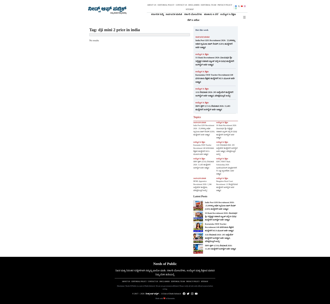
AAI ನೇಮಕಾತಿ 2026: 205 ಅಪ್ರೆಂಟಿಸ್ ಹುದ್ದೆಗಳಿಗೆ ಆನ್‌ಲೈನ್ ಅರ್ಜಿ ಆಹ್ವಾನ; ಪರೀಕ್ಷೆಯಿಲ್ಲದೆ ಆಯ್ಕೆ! (214, 94)
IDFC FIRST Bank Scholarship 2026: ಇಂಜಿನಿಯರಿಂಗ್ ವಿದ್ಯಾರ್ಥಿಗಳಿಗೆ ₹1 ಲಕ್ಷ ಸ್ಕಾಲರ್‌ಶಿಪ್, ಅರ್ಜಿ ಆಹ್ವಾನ (226, 168)
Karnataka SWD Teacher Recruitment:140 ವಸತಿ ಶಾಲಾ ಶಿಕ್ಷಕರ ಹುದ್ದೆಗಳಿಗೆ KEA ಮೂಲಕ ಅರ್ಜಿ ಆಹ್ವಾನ (215, 78)
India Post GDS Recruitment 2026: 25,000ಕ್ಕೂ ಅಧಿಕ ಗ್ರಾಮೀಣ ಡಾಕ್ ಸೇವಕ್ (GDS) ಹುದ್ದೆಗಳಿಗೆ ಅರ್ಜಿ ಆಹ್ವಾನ (215, 43)
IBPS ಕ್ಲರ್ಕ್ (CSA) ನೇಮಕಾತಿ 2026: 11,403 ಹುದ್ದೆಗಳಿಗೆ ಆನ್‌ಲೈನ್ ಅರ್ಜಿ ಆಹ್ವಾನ (212, 108)
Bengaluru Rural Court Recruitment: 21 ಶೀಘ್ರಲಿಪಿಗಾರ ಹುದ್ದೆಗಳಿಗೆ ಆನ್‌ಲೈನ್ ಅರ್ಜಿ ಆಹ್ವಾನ (227, 185)
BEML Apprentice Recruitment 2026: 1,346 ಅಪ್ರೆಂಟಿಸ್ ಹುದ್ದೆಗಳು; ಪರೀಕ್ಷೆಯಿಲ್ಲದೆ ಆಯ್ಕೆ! (202, 185)
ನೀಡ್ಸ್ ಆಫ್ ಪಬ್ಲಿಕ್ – (153, 294)
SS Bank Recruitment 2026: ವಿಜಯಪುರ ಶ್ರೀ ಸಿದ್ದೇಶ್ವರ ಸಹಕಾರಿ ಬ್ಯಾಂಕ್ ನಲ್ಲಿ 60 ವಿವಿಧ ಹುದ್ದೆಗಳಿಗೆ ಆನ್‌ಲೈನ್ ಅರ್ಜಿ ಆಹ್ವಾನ (214, 61)
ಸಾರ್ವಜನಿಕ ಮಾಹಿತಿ (202, 37)
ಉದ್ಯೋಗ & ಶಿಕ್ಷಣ (202, 54)
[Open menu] (244, 17)
